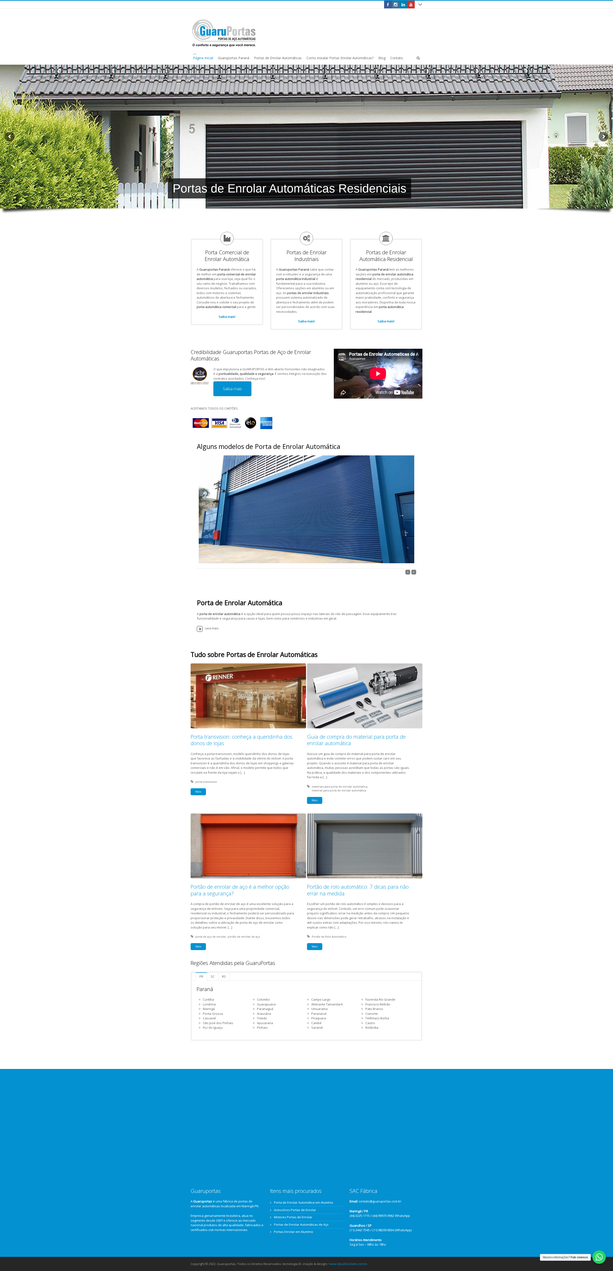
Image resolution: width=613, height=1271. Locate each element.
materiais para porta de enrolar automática (339, 786)
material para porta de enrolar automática (339, 790)
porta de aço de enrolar (210, 936)
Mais (198, 791)
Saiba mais (232, 388)
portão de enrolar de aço (244, 936)
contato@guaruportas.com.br (380, 1201)
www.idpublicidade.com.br (348, 1264)
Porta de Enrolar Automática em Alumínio (303, 1202)
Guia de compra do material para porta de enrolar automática (356, 740)
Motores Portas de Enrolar (293, 1217)
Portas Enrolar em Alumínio (293, 1232)
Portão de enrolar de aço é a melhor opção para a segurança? (240, 890)
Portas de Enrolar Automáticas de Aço (301, 1224)
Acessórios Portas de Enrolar (295, 1210)
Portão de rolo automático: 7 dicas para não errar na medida (358, 890)
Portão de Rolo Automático (329, 936)
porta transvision (206, 781)
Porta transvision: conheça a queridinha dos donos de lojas (241, 740)
